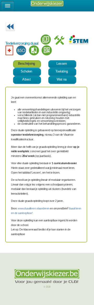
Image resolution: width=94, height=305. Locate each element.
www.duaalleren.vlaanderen (33, 208)
